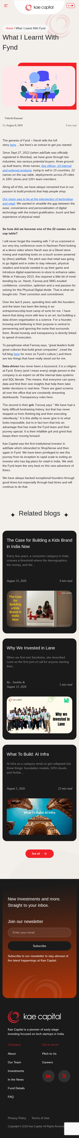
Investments (16, 1071)
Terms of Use (40, 1118)
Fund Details (16, 1088)
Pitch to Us (49, 1053)
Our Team (14, 1062)
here (13, 144)
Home (9, 28)
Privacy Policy (17, 1118)
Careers (47, 1062)
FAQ (11, 1096)
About (12, 1053)
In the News (16, 1079)
